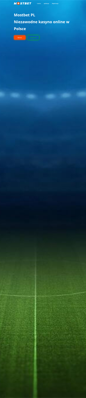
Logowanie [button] (33, 37)
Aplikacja (46, 3)
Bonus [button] (20, 37)
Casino (39, 3)
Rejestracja (55, 3)
